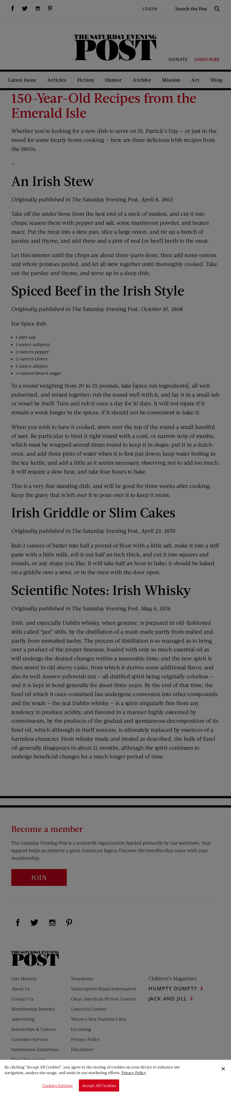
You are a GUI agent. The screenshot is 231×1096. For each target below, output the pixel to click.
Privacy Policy (133, 1072)
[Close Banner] (223, 1068)
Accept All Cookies (99, 1085)
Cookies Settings (57, 1085)
